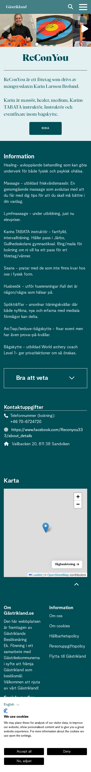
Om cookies (59, 626)
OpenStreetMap (58, 574)
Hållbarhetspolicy (64, 636)
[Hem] (16, 7)
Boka (45, 128)
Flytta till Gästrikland (67, 656)
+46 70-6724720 (25, 422)
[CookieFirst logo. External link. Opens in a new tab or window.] (6, 711)
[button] (37, 44)
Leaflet (37, 574)
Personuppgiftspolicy (67, 646)
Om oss (55, 616)
